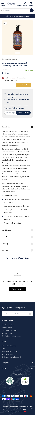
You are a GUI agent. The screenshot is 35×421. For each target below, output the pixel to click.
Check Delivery (23, 113)
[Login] (25, 3)
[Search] (32, 10)
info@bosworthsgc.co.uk (12, 336)
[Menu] (2, 3)
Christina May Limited (9, 59)
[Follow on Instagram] (20, 390)
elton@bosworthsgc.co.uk (12, 357)
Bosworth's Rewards (11, 80)
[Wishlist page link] (18, 3)
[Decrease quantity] (4, 85)
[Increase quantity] (11, 85)
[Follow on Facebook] (15, 390)
